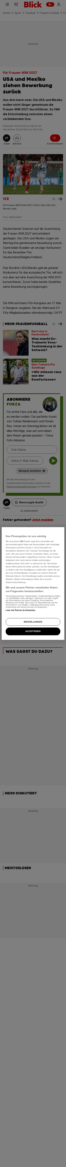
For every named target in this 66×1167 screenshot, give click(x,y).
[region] (33, 583)
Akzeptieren (33, 631)
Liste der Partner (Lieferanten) (20, 610)
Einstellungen (33, 622)
